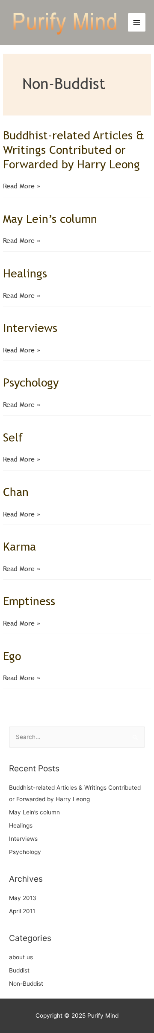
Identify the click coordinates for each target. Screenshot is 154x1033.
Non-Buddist (26, 983)
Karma (19, 546)
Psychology (31, 382)
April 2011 (22, 911)
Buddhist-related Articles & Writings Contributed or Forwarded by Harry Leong (73, 149)
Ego (12, 656)
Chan (16, 492)
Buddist (19, 970)
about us (21, 957)
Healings (25, 273)
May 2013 (22, 897)
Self (13, 437)
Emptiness (29, 601)
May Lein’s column (50, 218)
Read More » (21, 186)
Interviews (30, 328)
